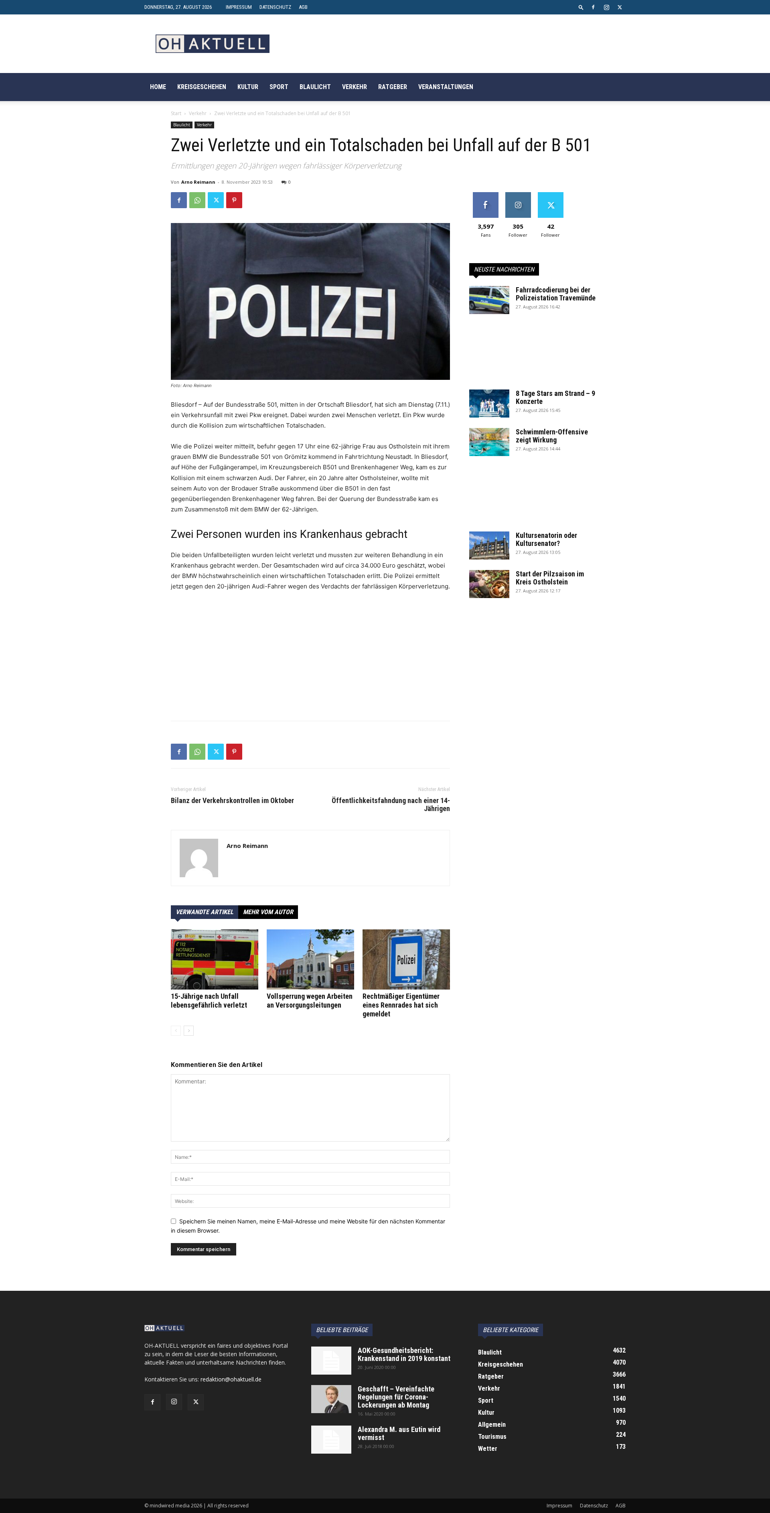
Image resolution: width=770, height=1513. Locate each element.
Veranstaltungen (445, 87)
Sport (279, 87)
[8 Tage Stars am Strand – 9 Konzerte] (489, 403)
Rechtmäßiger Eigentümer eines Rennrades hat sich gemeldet (401, 1005)
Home (158, 87)
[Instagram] (606, 7)
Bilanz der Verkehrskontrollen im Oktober (232, 801)
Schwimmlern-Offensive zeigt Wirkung (552, 436)
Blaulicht (315, 87)
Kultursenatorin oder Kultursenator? (546, 539)
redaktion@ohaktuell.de (231, 1379)
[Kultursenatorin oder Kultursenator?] (489, 545)
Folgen (518, 195)
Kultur (247, 87)
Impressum (239, 7)
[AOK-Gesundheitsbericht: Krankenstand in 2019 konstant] (331, 1361)
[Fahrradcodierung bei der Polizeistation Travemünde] (489, 300)
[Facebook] (593, 7)
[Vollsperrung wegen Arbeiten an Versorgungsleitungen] (310, 959)
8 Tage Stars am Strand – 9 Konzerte (555, 397)
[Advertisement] (310, 658)
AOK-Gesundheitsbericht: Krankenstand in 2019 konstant (404, 1354)
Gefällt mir (485, 195)
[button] (581, 7)
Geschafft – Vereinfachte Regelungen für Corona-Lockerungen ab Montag (396, 1397)
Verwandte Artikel (204, 912)
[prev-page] (176, 1031)
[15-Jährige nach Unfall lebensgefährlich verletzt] (214, 959)
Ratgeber (392, 87)
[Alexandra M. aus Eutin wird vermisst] (331, 1440)
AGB (303, 7)
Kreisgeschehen (201, 87)
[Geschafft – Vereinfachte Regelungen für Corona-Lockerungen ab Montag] (331, 1399)
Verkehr (354, 87)
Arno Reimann (198, 182)
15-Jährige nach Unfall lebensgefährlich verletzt (209, 1000)
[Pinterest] (234, 200)
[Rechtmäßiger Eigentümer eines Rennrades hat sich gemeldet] (406, 959)
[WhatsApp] (197, 200)
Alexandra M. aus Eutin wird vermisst (399, 1433)
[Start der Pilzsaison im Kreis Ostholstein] (489, 584)
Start (176, 113)
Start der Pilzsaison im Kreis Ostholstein (550, 578)
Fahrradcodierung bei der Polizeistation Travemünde (556, 294)
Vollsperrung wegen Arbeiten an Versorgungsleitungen (310, 1000)
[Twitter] (620, 7)
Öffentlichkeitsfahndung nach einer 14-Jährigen (391, 805)
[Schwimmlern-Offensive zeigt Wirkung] (489, 442)
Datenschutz (275, 7)
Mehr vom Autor (268, 912)
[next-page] (189, 1031)
